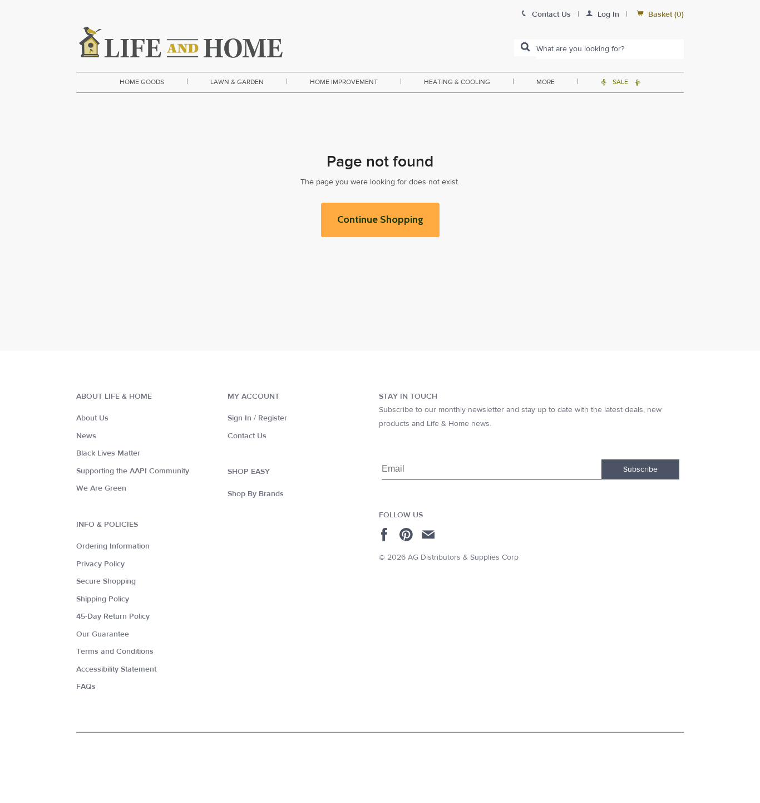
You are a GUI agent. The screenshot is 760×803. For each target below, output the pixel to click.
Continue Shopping (380, 219)
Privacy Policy (100, 564)
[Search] (525, 48)
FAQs (86, 687)
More (545, 81)
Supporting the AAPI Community (132, 471)
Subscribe (640, 469)
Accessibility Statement (116, 669)
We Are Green (101, 488)
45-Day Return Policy (113, 616)
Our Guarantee (102, 634)
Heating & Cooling (457, 81)
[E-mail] (429, 534)
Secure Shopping (106, 581)
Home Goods (142, 81)
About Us (92, 418)
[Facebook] (386, 534)
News (86, 436)
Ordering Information (113, 546)
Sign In (239, 418)
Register (272, 418)
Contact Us (247, 436)
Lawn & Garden (237, 81)
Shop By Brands (256, 494)
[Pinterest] (407, 534)
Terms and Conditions (115, 652)
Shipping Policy (102, 599)
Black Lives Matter (108, 453)
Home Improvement (344, 81)
